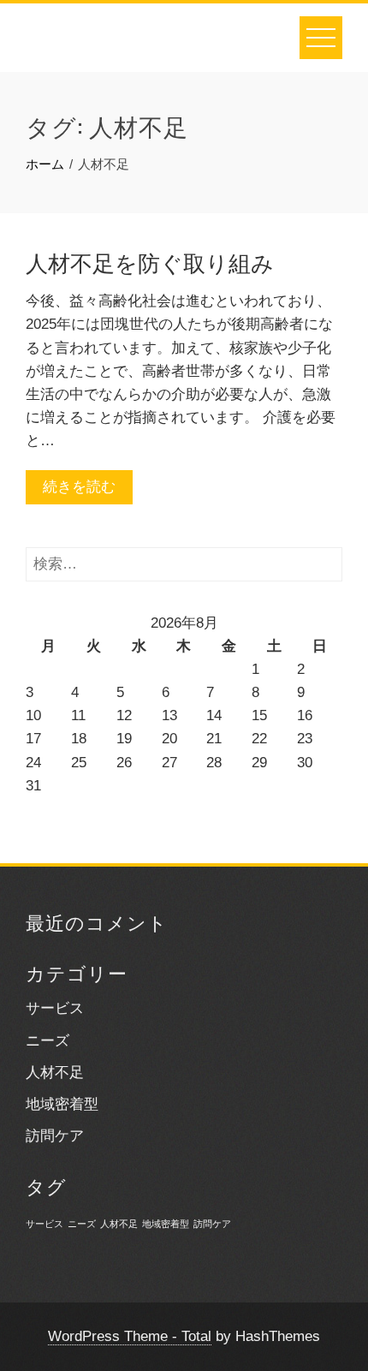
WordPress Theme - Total (129, 1336)
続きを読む (79, 487)
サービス (55, 1008)
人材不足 (55, 1072)
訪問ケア (55, 1136)
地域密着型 (62, 1104)
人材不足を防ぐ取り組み (150, 261)
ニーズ (47, 1041)
